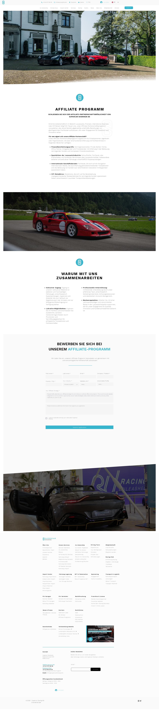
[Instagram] (139, 701)
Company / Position (103, 373)
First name (49, 373)
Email (81, 373)
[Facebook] (141, 701)
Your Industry (67, 381)
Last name (66, 373)
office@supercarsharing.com (55, 672)
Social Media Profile (103, 381)
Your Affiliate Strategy (52, 390)
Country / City (50, 381)
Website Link (84, 381)
